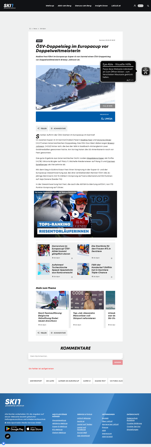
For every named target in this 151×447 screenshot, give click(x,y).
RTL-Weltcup (57, 430)
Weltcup (50, 5)
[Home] (30, 29)
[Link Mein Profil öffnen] (134, 6)
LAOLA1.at (116, 5)
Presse (105, 427)
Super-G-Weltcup (59, 426)
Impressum (107, 434)
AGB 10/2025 (107, 437)
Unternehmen (108, 414)
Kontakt (105, 418)
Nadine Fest (42, 56)
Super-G (87, 381)
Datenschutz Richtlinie (132, 419)
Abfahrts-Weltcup (59, 423)
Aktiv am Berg (64, 5)
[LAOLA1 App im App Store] (34, 429)
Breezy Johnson (69, 60)
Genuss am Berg (83, 5)
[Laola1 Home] (14, 403)
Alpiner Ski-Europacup (68, 381)
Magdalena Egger (95, 158)
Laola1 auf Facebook (81, 428)
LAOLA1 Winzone (84, 418)
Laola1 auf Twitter (84, 424)
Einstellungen (132, 430)
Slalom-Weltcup (59, 433)
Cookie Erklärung (134, 423)
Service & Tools (84, 414)
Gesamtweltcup (59, 420)
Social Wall (82, 433)
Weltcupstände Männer (59, 415)
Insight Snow (101, 5)
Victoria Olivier (104, 140)
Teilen (43, 128)
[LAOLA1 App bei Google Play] (15, 429)
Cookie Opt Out (133, 426)
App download (83, 436)
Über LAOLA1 (107, 421)
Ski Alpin (50, 381)
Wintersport (36, 381)
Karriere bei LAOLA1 (110, 424)
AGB (104, 430)
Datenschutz (133, 414)
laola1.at (80, 421)
